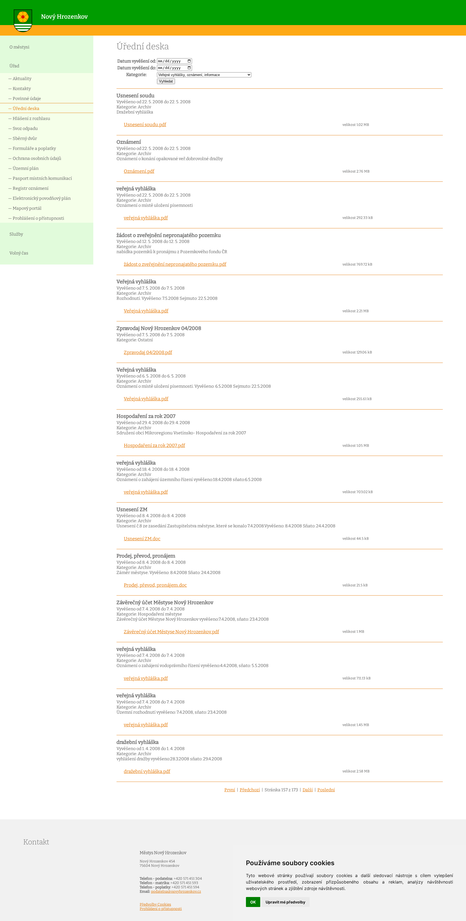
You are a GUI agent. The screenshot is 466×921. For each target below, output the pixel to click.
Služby (16, 234)
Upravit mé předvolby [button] (285, 902)
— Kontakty (19, 88)
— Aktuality (19, 78)
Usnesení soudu (135, 96)
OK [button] (253, 902)
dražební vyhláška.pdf (147, 771)
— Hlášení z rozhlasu (29, 118)
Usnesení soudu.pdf (145, 125)
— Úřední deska (23, 108)
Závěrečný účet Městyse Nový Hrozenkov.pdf (171, 632)
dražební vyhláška (137, 742)
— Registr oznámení (28, 188)
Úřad (14, 65)
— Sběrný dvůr (22, 138)
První (229, 789)
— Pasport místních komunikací (40, 178)
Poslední (326, 789)
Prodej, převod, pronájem (145, 556)
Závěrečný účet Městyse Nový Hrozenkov (164, 603)
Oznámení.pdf (139, 171)
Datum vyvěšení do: (136, 67)
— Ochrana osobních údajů (34, 158)
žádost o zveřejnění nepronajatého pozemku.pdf (175, 264)
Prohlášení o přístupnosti (161, 909)
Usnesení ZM (132, 510)
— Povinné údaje (24, 98)
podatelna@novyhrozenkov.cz (176, 891)
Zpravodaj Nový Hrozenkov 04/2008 (158, 328)
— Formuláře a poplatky (32, 148)
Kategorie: (136, 74)
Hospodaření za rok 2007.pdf (154, 445)
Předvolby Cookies (155, 904)
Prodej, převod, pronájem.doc (155, 585)
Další (308, 789)
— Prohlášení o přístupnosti (36, 218)
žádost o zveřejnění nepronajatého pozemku (168, 235)
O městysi (19, 47)
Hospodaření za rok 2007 (145, 416)
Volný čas (18, 253)
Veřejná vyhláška (136, 282)
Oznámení (128, 142)
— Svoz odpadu (23, 128)
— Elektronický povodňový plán (39, 198)
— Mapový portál (25, 208)
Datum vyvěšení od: (136, 61)
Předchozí (250, 789)
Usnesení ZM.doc (142, 539)
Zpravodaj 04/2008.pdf (148, 352)
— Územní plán (23, 168)
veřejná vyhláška (136, 189)
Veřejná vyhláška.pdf (146, 311)
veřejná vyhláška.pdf (146, 218)
